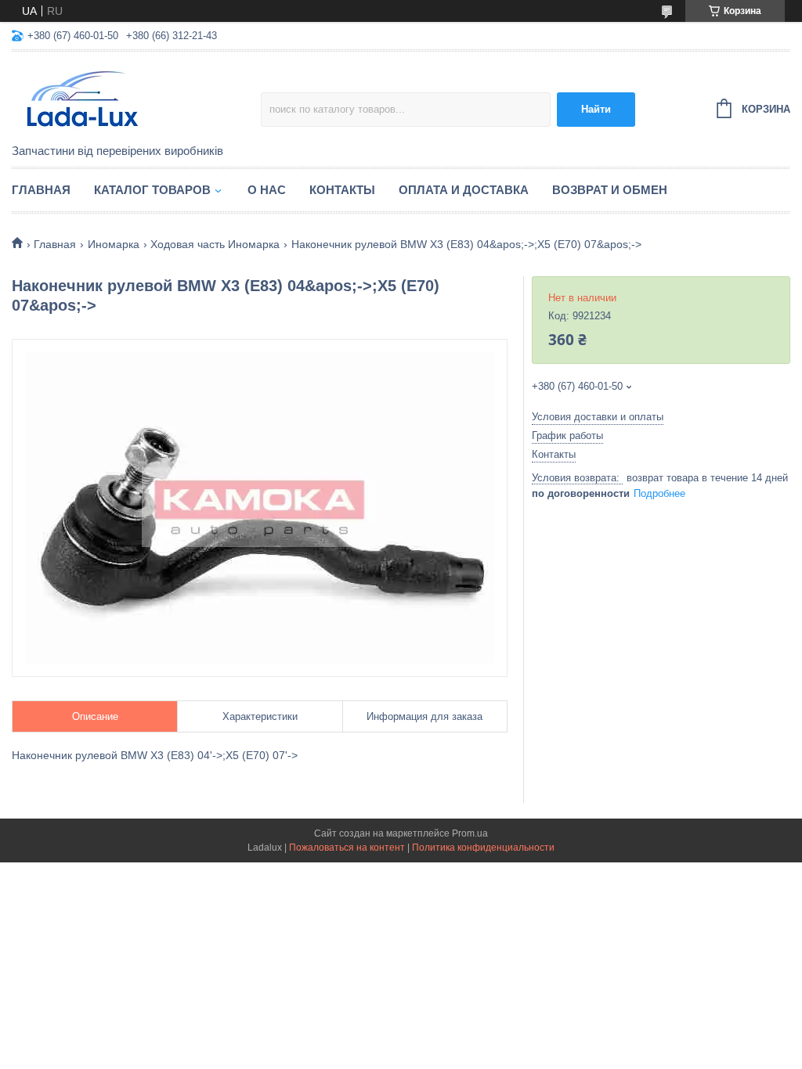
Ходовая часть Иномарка (215, 244)
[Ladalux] (136, 98)
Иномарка (113, 244)
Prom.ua (470, 833)
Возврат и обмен (609, 190)
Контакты (342, 190)
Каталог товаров (152, 190)
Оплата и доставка (464, 190)
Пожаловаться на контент (347, 847)
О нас (266, 190)
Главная (41, 190)
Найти (596, 109)
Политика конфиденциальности (483, 847)
